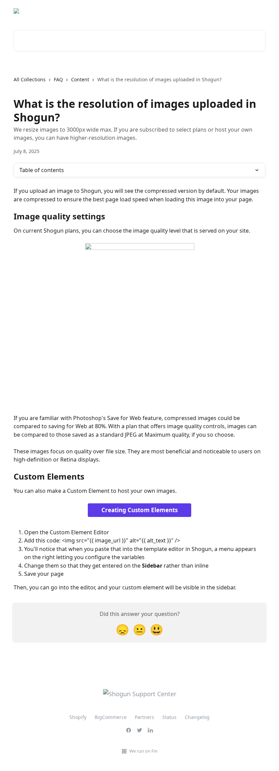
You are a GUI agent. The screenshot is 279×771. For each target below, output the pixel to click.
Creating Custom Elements (139, 510)
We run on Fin (143, 751)
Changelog (197, 717)
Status (253, 11)
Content (80, 79)
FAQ (58, 79)
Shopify (77, 717)
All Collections (30, 79)
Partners (144, 717)
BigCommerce (111, 717)
